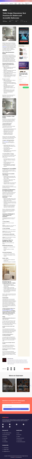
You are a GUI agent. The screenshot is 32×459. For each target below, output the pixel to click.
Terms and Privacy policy (19, 246)
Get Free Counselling (15, 244)
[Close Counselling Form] (24, 211)
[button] (8, 238)
